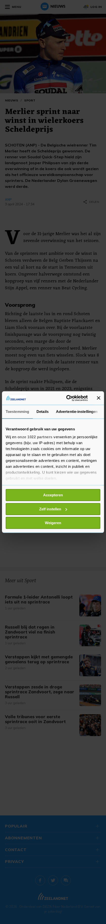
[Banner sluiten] (98, 398)
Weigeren (53, 523)
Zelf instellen (50, 509)
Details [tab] (42, 411)
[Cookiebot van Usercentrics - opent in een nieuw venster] (67, 398)
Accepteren (53, 495)
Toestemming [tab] (17, 411)
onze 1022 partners (35, 437)
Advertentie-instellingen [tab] (77, 411)
